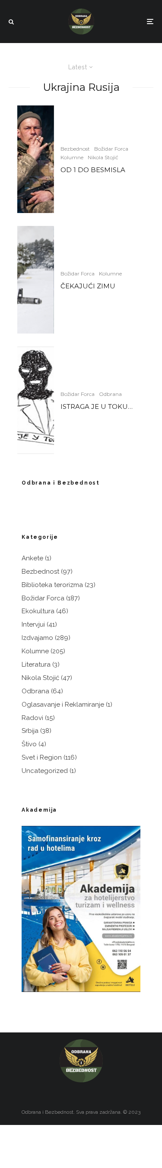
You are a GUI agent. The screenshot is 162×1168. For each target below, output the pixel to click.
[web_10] (35, 159)
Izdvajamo (37, 638)
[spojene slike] (35, 280)
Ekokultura (38, 611)
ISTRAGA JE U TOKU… (96, 407)
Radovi (32, 718)
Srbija (30, 731)
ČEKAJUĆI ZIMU (87, 286)
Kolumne (71, 157)
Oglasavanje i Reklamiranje (63, 704)
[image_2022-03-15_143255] (35, 400)
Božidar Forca (111, 148)
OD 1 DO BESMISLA (92, 170)
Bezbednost (75, 148)
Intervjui (33, 624)
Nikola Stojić (103, 157)
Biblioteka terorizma (52, 585)
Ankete (32, 558)
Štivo (29, 744)
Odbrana (110, 394)
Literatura (36, 664)
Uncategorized (45, 771)
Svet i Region (42, 757)
